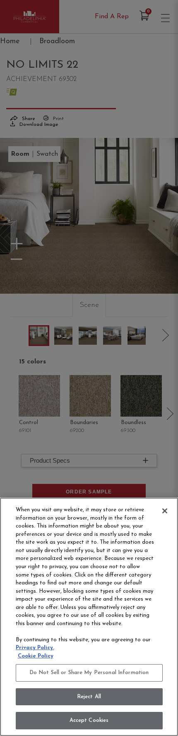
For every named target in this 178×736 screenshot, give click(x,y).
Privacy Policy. (35, 647)
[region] (89, 617)
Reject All (89, 696)
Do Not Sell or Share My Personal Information (89, 672)
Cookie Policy (35, 656)
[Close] (165, 511)
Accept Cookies (89, 720)
